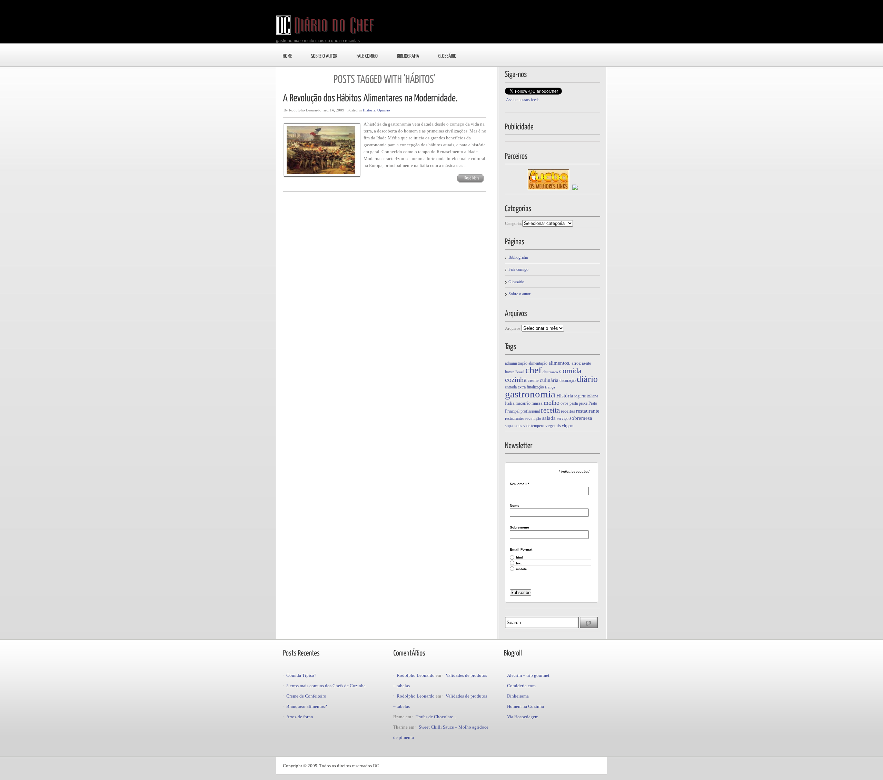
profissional (530, 411)
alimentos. (559, 363)
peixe (583, 403)
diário (587, 379)
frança (550, 387)
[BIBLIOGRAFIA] (408, 56)
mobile (521, 569)
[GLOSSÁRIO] (447, 56)
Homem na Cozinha (525, 706)
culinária (549, 380)
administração (516, 363)
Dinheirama (518, 696)
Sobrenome (519, 527)
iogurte (580, 396)
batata (509, 371)
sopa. (509, 425)
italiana (592, 396)
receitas (568, 411)
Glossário (516, 281)
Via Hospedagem (522, 716)
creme (533, 380)
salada (549, 418)
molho (551, 402)
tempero (537, 425)
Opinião (383, 110)
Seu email (519, 484)
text (519, 563)
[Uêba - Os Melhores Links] (548, 188)
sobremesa (580, 418)
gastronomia (530, 393)
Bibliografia (518, 257)
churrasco (550, 372)
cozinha (516, 379)
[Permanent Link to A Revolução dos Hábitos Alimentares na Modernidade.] (370, 97)
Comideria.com (521, 685)
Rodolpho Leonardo (416, 675)
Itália (510, 403)
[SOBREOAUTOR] (324, 56)
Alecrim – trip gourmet (528, 675)
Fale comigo (518, 269)
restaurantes (514, 418)
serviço (562, 418)
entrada (511, 387)
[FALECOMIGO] (367, 56)
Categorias (513, 223)
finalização (535, 387)
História (369, 110)
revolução (533, 419)
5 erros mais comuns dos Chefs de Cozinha (326, 685)
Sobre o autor (519, 294)
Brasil (519, 372)
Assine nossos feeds (522, 99)
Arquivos (512, 328)
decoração (567, 380)
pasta (573, 403)
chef (533, 370)
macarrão (523, 403)
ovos (564, 403)
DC (376, 765)
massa (537, 403)
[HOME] (287, 56)
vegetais (553, 425)
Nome (514, 505)
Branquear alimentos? (306, 706)
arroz (576, 363)
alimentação (537, 363)
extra (522, 387)
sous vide (522, 425)
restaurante (587, 411)
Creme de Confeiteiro (306, 696)
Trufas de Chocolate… (437, 716)
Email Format (521, 549)
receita (550, 410)
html (519, 557)
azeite (586, 363)
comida (570, 370)
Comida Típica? (301, 675)
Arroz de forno (299, 716)
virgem (567, 425)
